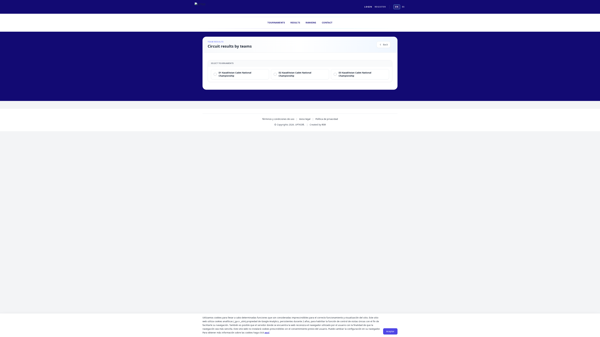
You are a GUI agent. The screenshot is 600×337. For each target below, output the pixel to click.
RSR (324, 124)
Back (385, 44)
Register (380, 7)
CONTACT (327, 22)
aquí (267, 332)
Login (368, 7)
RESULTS (295, 22)
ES (403, 6)
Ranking (311, 22)
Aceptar (390, 331)
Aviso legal (304, 118)
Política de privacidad (326, 118)
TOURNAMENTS (276, 22)
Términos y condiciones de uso (278, 118)
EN (396, 6)
